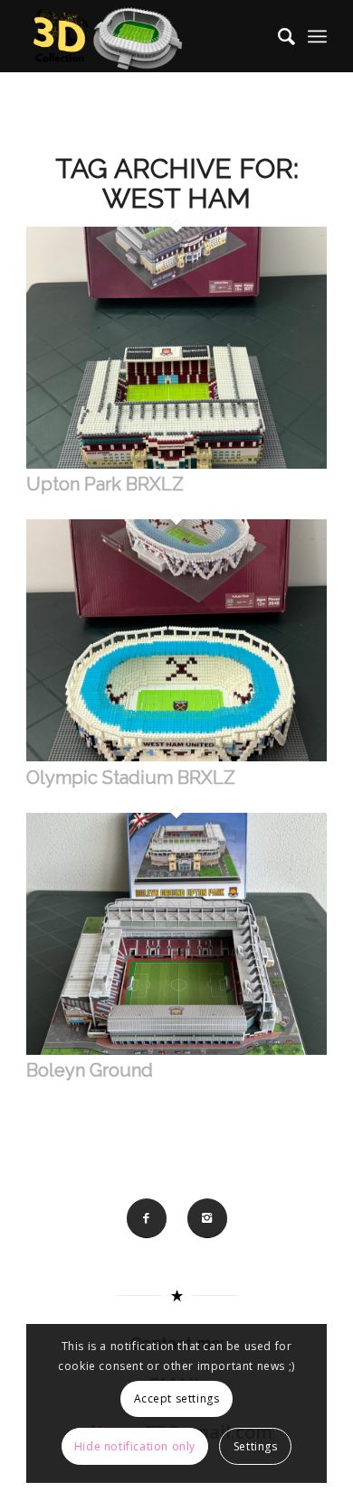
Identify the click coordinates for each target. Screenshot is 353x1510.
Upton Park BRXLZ (105, 484)
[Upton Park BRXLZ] (176, 464)
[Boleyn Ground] (176, 1050)
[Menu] (317, 36)
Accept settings (177, 1398)
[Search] (277, 36)
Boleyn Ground (89, 1070)
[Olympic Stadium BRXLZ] (176, 757)
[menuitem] (277, 36)
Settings (256, 1446)
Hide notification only (135, 1446)
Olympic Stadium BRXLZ (130, 777)
